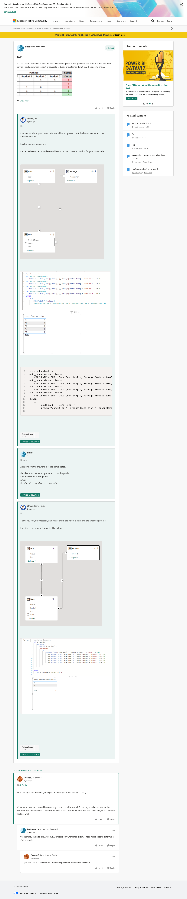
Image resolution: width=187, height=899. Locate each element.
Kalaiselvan (147, 161)
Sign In (169, 21)
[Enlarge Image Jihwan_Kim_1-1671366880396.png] (65, 313)
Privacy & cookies (140, 887)
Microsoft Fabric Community (23, 28)
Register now (10, 11)
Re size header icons (141, 123)
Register (160, 21)
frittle (146, 148)
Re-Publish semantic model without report (149, 157)
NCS (147, 127)
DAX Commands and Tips (61, 28)
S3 (145, 137)
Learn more (120, 34)
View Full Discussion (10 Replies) (29, 770)
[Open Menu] (172, 28)
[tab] (147, 103)
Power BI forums (43, 28)
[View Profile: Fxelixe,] (23, 454)
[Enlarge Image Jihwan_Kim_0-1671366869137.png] (62, 211)
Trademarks (168, 887)
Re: (133, 134)
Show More (24, 100)
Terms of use (156, 887)
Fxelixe (28, 46)
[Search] (152, 21)
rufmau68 (148, 172)
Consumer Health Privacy (49, 893)
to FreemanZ (52, 829)
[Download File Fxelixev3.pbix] (36, 748)
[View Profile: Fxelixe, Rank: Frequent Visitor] (20, 48)
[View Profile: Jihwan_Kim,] (23, 120)
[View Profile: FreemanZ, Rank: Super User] (20, 779)
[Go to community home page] (30, 20)
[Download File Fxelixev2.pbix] (36, 435)
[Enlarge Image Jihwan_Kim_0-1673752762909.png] (61, 583)
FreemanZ (28, 777)
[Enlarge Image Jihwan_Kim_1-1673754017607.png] (66, 676)
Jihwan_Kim (32, 118)
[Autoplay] (144, 103)
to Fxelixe (41, 505)
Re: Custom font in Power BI (145, 168)
